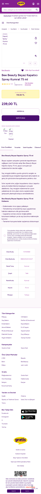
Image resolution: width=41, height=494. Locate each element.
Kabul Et (14, 491)
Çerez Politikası (30, 487)
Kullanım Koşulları (20, 454)
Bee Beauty (6, 70)
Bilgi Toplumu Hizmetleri (20, 458)
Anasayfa (4, 29)
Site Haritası (20, 466)
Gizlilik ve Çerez (20, 450)
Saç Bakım (14, 29)
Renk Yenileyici (35, 29)
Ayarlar (27, 491)
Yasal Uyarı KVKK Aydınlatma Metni (20, 462)
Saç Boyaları (24, 29)
